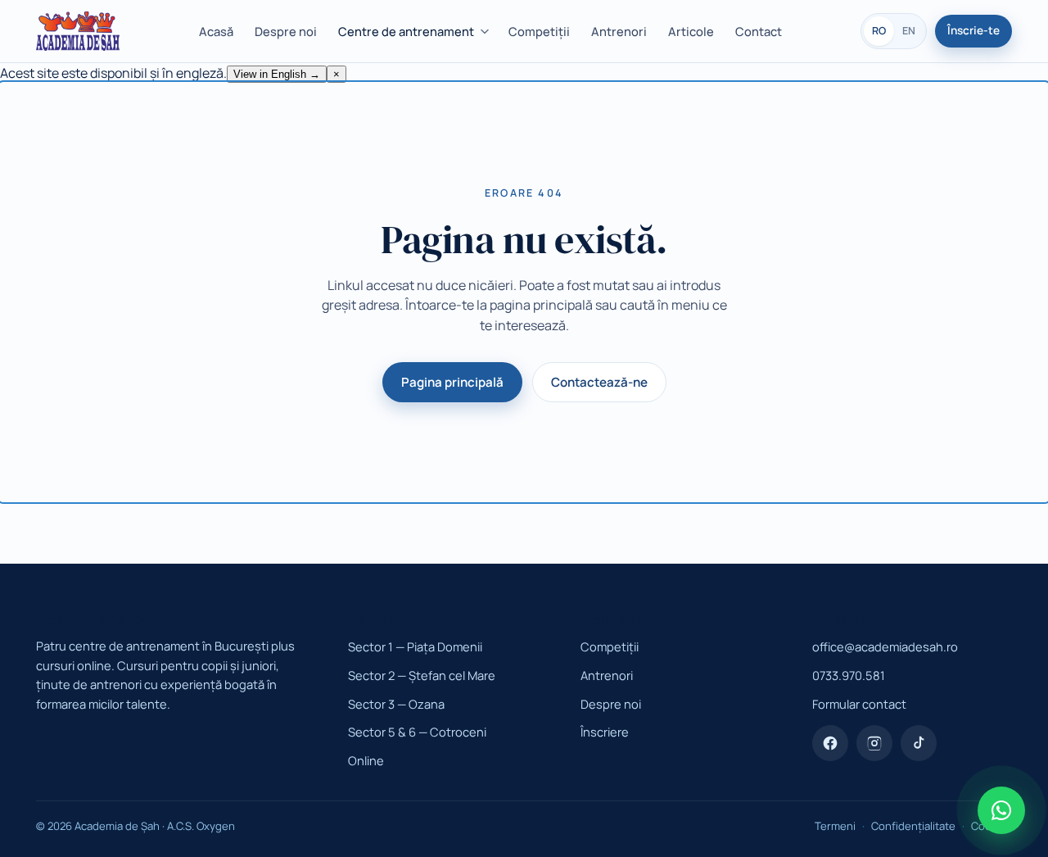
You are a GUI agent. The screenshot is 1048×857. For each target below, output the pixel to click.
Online (366, 760)
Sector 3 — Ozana (396, 704)
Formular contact (859, 704)
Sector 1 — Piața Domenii (415, 646)
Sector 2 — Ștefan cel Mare (421, 675)
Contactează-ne (599, 382)
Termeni (835, 825)
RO (879, 31)
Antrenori (619, 31)
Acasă (216, 31)
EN (908, 31)
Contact (758, 31)
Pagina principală (452, 382)
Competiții (539, 31)
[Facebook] (830, 743)
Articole (691, 31)
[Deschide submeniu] (487, 32)
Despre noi (286, 31)
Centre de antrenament (406, 31)
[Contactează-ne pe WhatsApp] (1001, 810)
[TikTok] (919, 743)
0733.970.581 (848, 675)
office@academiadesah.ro (885, 646)
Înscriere (604, 731)
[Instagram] (874, 743)
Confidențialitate (913, 825)
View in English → (276, 74)
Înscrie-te (973, 30)
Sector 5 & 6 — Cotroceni (417, 731)
